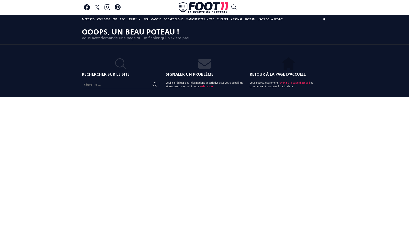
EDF (114, 19)
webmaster (207, 86)
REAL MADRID (152, 19)
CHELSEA (222, 19)
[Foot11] (203, 7)
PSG (122, 19)
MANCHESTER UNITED (200, 19)
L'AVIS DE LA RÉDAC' (270, 19)
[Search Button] (233, 8)
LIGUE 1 (133, 19)
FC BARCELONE (173, 19)
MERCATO (88, 19)
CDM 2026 (103, 19)
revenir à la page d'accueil (294, 83)
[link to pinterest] (118, 9)
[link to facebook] (87, 9)
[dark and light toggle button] (324, 19)
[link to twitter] (97, 9)
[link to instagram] (107, 9)
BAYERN (250, 19)
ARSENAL (237, 19)
